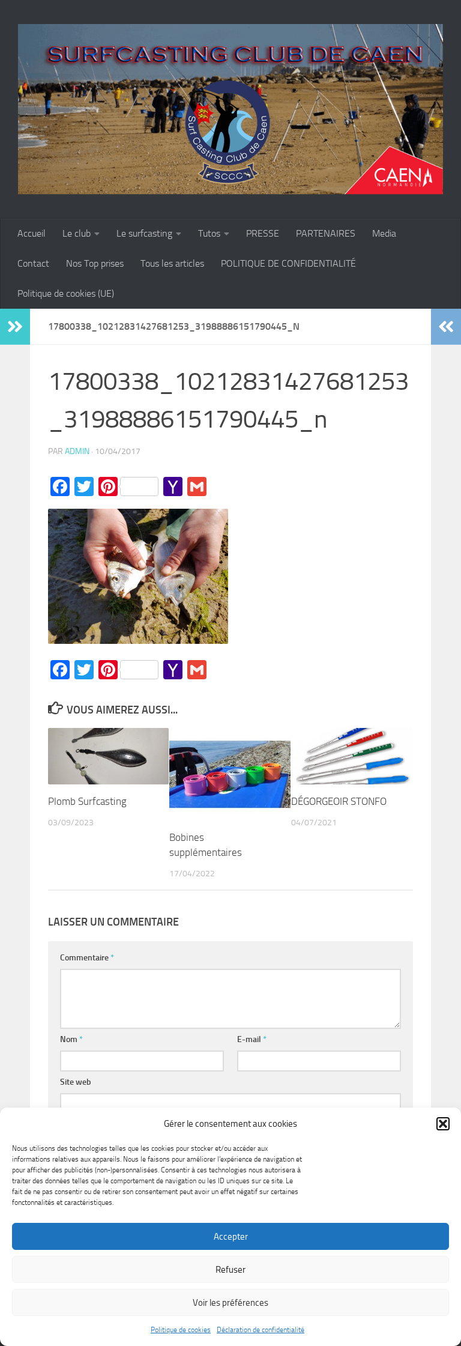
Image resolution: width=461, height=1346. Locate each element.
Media (384, 233)
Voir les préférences (230, 1302)
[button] (443, 1124)
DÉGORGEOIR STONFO (339, 801)
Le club (76, 233)
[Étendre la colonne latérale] (15, 327)
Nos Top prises (95, 263)
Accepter (231, 1236)
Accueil (31, 233)
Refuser (230, 1269)
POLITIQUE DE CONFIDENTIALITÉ (288, 263)
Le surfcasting (144, 233)
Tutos (209, 233)
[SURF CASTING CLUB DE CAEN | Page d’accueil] (230, 109)
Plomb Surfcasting (87, 801)
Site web (75, 1082)
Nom (71, 1039)
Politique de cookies (181, 1330)
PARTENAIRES (325, 233)
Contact (33, 263)
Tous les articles (172, 263)
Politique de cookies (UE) (65, 293)
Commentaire (87, 958)
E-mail (252, 1039)
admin (77, 451)
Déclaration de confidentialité (260, 1330)
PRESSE (262, 233)
